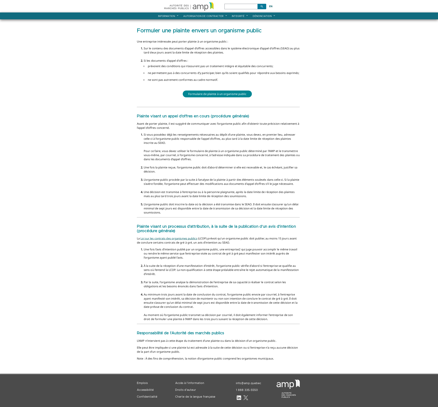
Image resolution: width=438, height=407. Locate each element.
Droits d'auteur (185, 390)
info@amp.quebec (248, 383)
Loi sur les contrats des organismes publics (168, 238)
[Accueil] (189, 6)
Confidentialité (147, 396)
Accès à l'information (189, 383)
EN (271, 6)
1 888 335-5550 (247, 390)
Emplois (142, 383)
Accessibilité (145, 390)
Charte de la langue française (195, 396)
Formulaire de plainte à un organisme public (217, 94)
